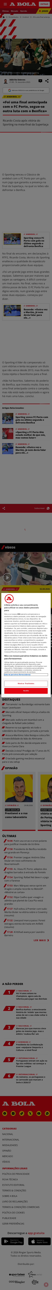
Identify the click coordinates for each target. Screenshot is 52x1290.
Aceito (26, 691)
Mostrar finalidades (26, 683)
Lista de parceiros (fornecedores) (17, 675)
